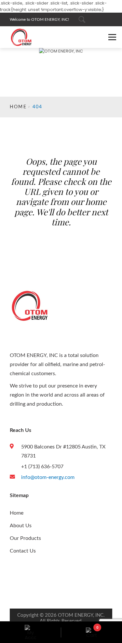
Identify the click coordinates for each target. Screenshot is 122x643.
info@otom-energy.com (48, 477)
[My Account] (30, 632)
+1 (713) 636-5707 (42, 466)
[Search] (82, 19)
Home (18, 107)
